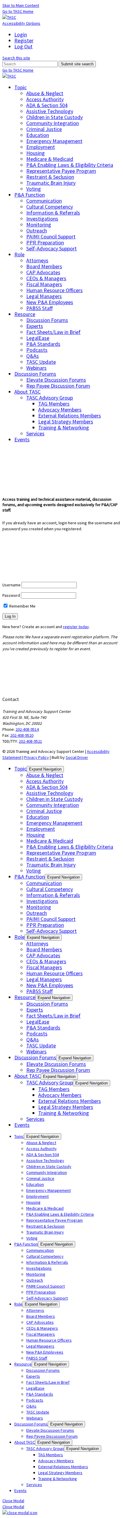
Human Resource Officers (54, 290)
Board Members (44, 266)
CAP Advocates (43, 272)
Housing (35, 153)
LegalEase (37, 338)
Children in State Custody (54, 117)
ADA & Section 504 (46, 105)
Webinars (36, 367)
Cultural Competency (49, 206)
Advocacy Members (60, 409)
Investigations (42, 218)
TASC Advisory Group (49, 397)
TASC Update (41, 361)
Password (11, 595)
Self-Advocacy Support (51, 248)
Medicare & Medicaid (49, 158)
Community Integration (52, 123)
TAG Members (54, 403)
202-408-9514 (27, 729)
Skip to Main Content (20, 5)
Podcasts (36, 349)
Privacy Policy (36, 757)
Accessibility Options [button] (21, 23)
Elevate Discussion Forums (56, 379)
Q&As (32, 355)
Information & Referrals (53, 212)
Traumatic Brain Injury (51, 182)
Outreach (36, 230)
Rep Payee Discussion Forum (58, 385)
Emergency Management (54, 141)
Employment (40, 147)
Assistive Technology (49, 111)
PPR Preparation (45, 242)
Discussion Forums (47, 320)
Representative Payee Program (61, 170)
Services (35, 433)
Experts (34, 326)
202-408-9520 (21, 735)
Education (37, 135)
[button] (16, 58)
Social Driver (77, 757)
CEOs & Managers (46, 278)
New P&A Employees (49, 302)
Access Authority (45, 99)
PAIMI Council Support (51, 236)
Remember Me (22, 606)
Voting (33, 188)
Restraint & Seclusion (50, 176)
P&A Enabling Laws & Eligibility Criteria (69, 164)
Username (11, 585)
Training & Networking (63, 427)
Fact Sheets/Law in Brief (53, 332)
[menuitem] (67, 35)
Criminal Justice (44, 129)
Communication (44, 200)
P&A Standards (43, 343)
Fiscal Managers (44, 284)
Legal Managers (44, 296)
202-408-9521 (30, 741)
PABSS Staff (39, 308)
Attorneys (37, 260)
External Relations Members (69, 415)
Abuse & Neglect (44, 93)
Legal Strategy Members (65, 421)
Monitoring (38, 224)
